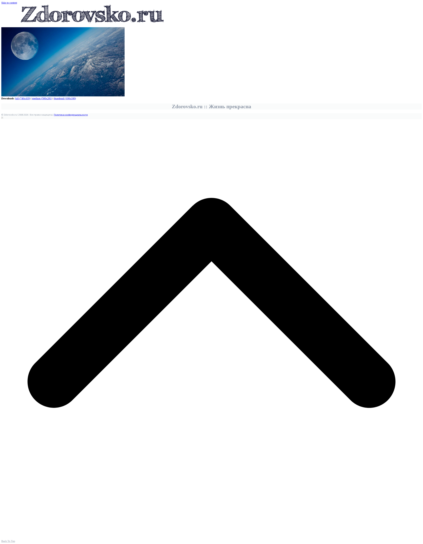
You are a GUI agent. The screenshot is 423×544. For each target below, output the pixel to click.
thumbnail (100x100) (65, 98)
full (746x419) (22, 98)
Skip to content (9, 2)
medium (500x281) (42, 98)
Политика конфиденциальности (71, 114)
